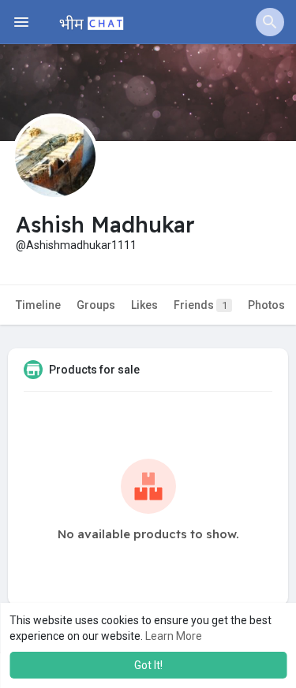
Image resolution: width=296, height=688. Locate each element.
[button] (270, 22)
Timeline (38, 305)
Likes (144, 305)
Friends (200, 305)
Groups (96, 305)
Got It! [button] (148, 665)
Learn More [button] (173, 636)
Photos (266, 305)
